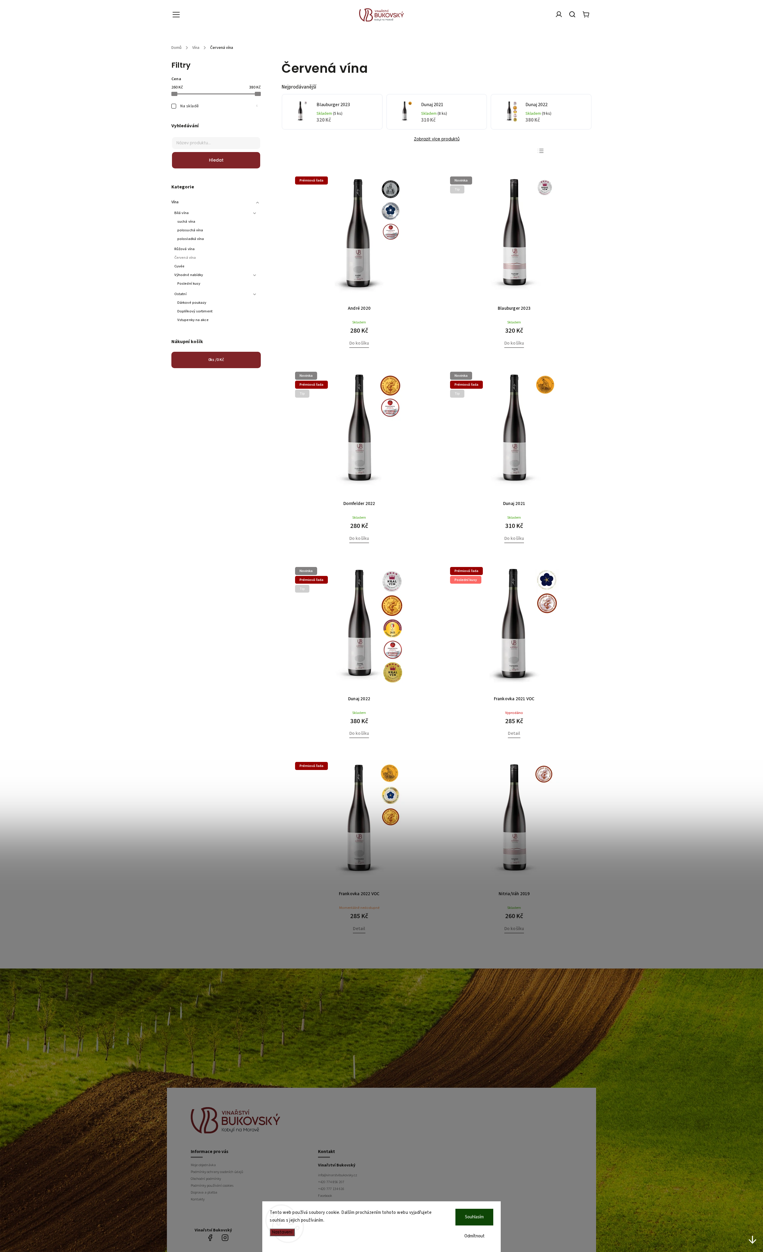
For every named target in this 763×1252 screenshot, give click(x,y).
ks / (216, 360)
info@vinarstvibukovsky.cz (337, 1175)
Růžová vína (184, 249)
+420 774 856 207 (331, 1182)
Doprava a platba (204, 1192)
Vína (175, 202)
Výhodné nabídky (188, 275)
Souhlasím (474, 1217)
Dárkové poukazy (192, 302)
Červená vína (185, 257)
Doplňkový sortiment (195, 311)
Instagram (225, 1237)
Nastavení (282, 1232)
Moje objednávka (203, 1165)
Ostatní (180, 294)
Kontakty (197, 1199)
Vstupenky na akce (193, 320)
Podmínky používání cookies (212, 1185)
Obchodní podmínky (206, 1178)
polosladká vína (190, 238)
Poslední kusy (188, 283)
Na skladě (219, 106)
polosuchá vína (190, 230)
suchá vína (186, 221)
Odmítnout (474, 1236)
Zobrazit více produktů (437, 139)
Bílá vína (181, 213)
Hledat (216, 160)
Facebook (325, 1195)
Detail (514, 733)
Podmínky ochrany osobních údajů (217, 1171)
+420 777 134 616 (331, 1188)
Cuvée (179, 266)
